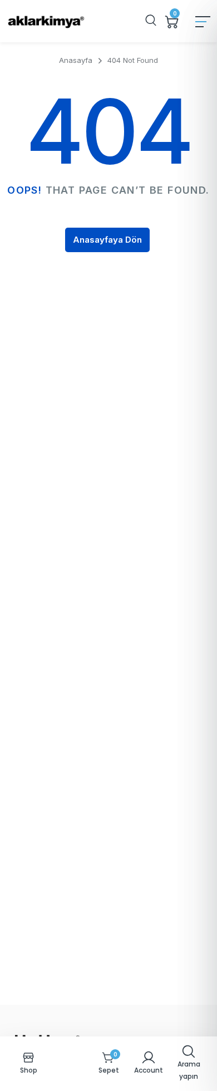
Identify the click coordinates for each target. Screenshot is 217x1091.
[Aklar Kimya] (46, 21)
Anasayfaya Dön (107, 239)
